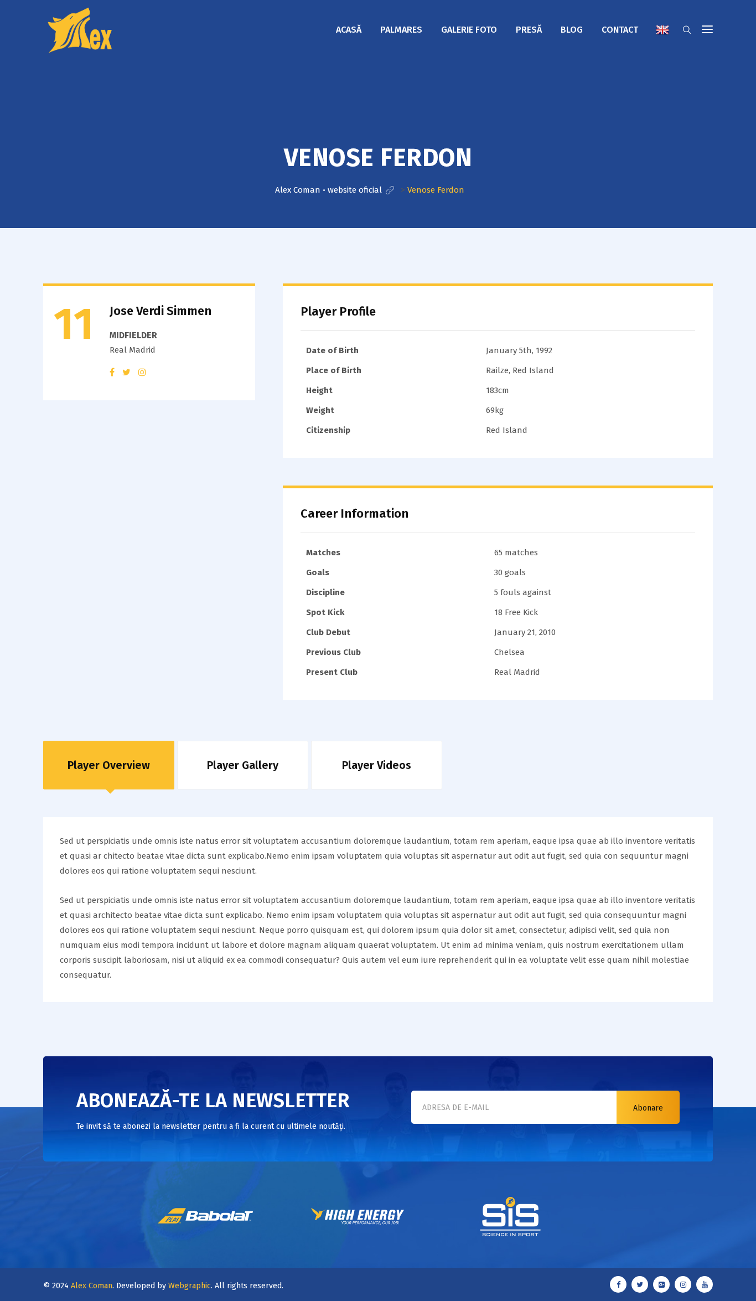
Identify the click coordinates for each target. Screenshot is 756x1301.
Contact (620, 29)
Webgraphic (189, 1285)
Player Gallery (242, 765)
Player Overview (109, 765)
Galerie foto (469, 29)
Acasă (348, 29)
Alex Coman (91, 1285)
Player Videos (376, 765)
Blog (572, 29)
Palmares (401, 29)
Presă (529, 29)
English (662, 30)
